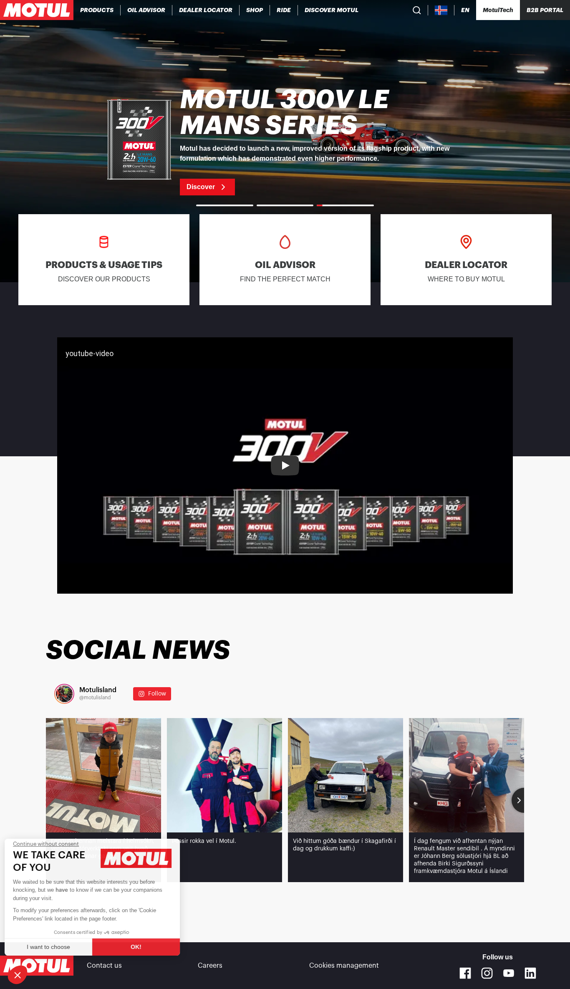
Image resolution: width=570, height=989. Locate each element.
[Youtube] (509, 973)
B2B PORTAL (545, 10)
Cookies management (344, 965)
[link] (255, 10)
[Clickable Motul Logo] (36, 10)
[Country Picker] (441, 10)
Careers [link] (210, 965)
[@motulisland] (64, 693)
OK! (139, 946)
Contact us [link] (104, 965)
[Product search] (417, 10)
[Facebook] (465, 973)
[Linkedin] (530, 973)
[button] (18, 975)
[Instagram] (487, 973)
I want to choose (52, 946)
